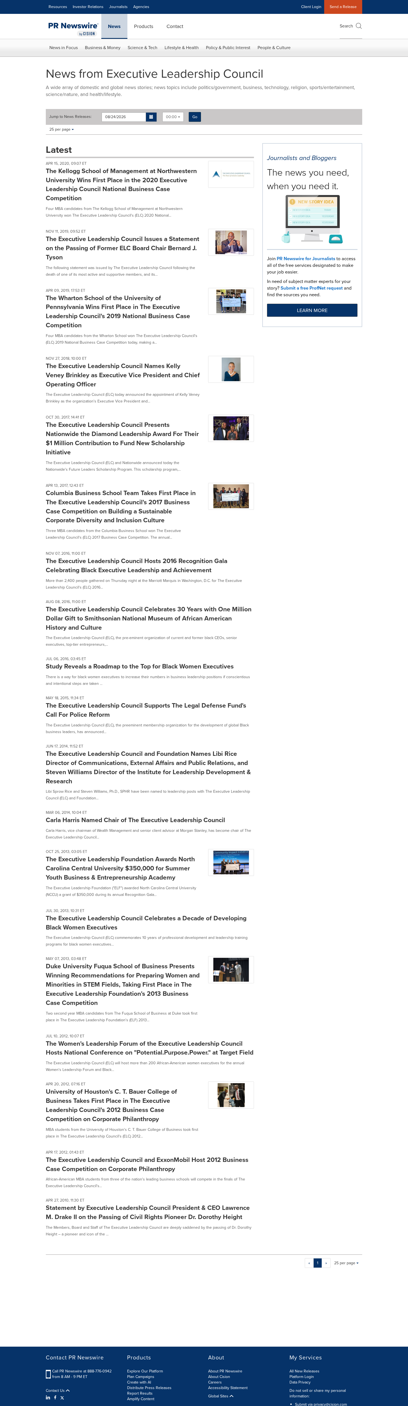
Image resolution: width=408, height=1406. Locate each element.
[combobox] (173, 117)
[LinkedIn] (49, 1397)
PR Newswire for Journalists (306, 258)
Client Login (311, 7)
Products (143, 26)
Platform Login (301, 1377)
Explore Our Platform (145, 1371)
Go (194, 117)
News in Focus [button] (63, 47)
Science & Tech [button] (142, 47)
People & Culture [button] (274, 47)
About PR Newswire (225, 1371)
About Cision (219, 1377)
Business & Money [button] (102, 47)
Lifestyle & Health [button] (182, 47)
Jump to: (70, 117)
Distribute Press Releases (149, 1388)
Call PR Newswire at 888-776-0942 (82, 1371)
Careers (215, 1382)
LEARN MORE (312, 310)
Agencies (141, 7)
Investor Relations (88, 7)
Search (346, 26)
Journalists (118, 7)
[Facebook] (55, 1397)
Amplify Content (140, 1399)
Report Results (140, 1393)
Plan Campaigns (140, 1377)
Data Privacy (300, 1382)
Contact (175, 26)
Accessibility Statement (228, 1388)
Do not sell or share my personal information (317, 1393)
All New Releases (304, 1371)
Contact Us (56, 1391)
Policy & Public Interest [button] (228, 47)
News (114, 26)
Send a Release (343, 7)
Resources (58, 7)
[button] (151, 117)
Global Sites (219, 1396)
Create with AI (139, 1382)
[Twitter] (62, 1397)
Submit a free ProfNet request (312, 288)
